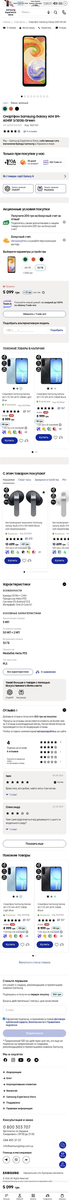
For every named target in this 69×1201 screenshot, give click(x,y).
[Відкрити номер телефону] (64, 12)
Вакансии (11, 1090)
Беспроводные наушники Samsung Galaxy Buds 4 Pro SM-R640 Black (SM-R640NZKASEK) (23, 525)
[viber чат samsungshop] (16, 1159)
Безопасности (37, 1022)
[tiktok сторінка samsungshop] (28, 1060)
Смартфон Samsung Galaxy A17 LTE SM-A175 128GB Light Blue (16, 397)
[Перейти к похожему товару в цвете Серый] (17, 388)
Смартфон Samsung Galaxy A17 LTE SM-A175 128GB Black (51, 396)
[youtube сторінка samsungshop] (21, 1060)
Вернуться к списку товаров (34, 962)
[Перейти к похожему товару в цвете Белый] (44, 489)
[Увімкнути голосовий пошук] (48, 12)
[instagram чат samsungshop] (13, 1060)
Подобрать (56, 330)
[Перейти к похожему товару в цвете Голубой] (21, 388)
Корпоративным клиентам (21, 1084)
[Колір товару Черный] (17, 109)
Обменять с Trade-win (34, 314)
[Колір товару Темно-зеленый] (5, 109)
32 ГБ (40, 267)
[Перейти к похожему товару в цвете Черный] (14, 388)
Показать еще (34, 843)
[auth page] (20, 1197)
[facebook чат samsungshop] (5, 1060)
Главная (6, 22)
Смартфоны (19, 22)
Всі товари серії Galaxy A (18, 176)
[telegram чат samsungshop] (36, 1060)
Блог (9, 1078)
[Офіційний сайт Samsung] (11, 1173)
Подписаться (34, 1033)
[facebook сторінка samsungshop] (26, 1159)
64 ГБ (28, 267)
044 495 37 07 (12, 1140)
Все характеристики (18, 671)
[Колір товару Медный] (11, 109)
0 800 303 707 (16, 1127)
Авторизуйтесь (19, 240)
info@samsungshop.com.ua (18, 1146)
